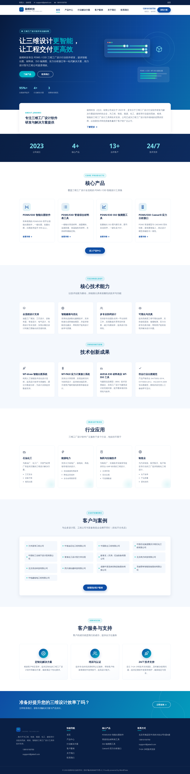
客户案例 (99, 9)
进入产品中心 (95, 250)
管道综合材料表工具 (111, 739)
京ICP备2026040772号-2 (93, 770)
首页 (169, 2)
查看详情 (26, 236)
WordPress (123, 770)
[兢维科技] (30, 10)
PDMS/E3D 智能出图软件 (113, 734)
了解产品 (27, 74)
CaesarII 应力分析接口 (111, 748)
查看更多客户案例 (95, 587)
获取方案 (164, 10)
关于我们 (112, 9)
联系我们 (125, 9)
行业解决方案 (84, 9)
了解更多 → (92, 126)
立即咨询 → (162, 704)
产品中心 (69, 9)
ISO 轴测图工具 (108, 744)
